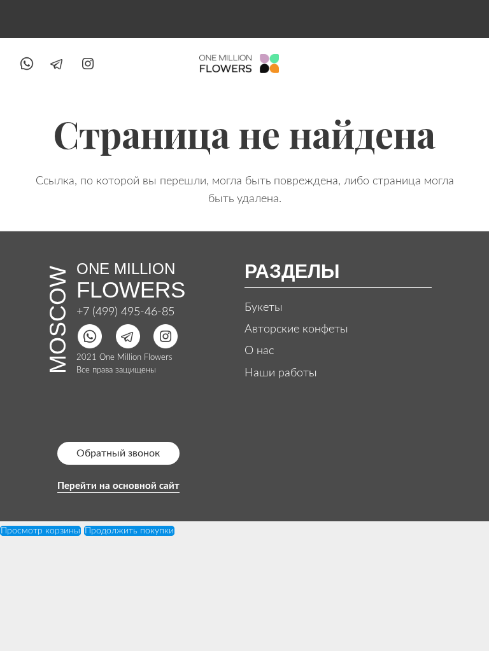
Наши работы (280, 373)
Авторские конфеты (296, 329)
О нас (259, 351)
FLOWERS (130, 289)
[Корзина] (457, 64)
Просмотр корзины (40, 530)
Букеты (263, 307)
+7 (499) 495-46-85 (125, 312)
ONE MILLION (125, 268)
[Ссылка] (27, 63)
